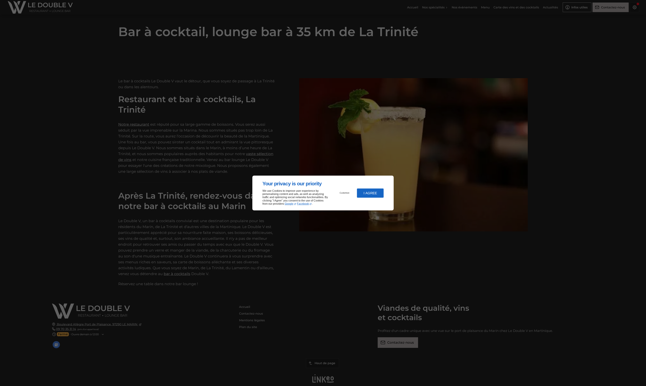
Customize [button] (344, 193)
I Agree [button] (370, 193)
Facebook (303, 203)
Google (289, 203)
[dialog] (323, 193)
